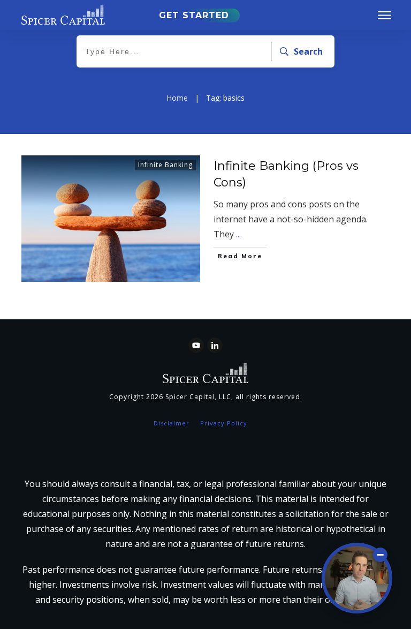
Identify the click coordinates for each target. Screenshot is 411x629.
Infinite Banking (165, 164)
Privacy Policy (223, 423)
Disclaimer (171, 423)
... (238, 234)
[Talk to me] (357, 578)
